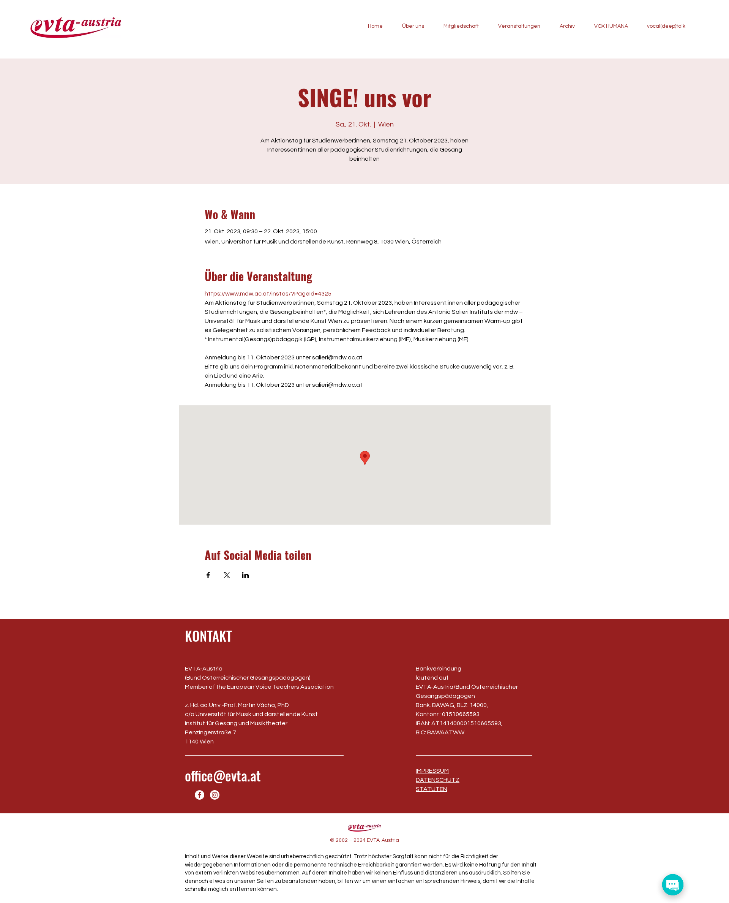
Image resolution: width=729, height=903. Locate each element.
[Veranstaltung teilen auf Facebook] (208, 575)
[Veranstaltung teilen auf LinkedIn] (245, 575)
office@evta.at (223, 775)
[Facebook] (199, 795)
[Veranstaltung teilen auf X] (226, 575)
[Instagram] (214, 795)
